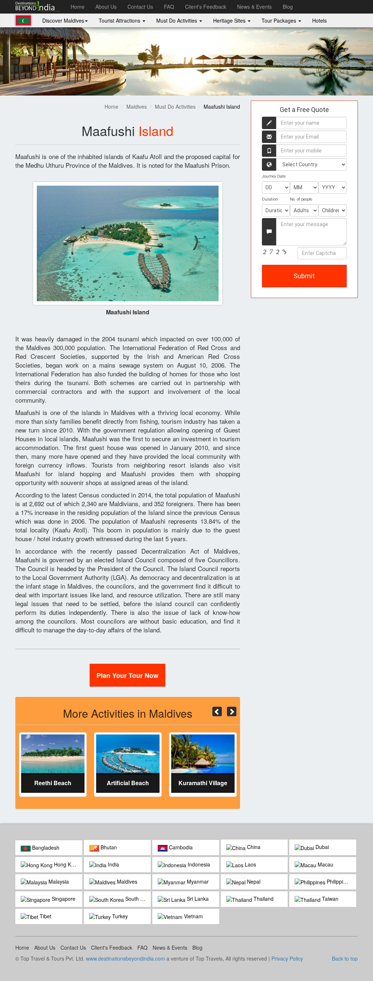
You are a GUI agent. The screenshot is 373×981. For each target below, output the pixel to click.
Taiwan (329, 898)
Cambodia (180, 847)
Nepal (253, 881)
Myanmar (197, 881)
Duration (270, 199)
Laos (249, 864)
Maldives (136, 106)
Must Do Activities (177, 20)
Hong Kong (66, 864)
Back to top (345, 958)
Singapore (62, 898)
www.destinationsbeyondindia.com (125, 958)
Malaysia (58, 881)
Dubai (321, 846)
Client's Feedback (205, 6)
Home (78, 6)
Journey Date (274, 176)
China (253, 846)
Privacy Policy (287, 958)
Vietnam (192, 916)
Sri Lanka (197, 898)
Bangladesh (45, 847)
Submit (304, 276)
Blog (288, 6)
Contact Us (140, 6)
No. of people (301, 199)
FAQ (169, 6)
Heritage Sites (230, 20)
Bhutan (108, 847)
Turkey (119, 916)
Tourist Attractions (120, 20)
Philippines (338, 881)
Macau (324, 864)
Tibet (44, 916)
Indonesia (198, 864)
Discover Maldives (63, 20)
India (112, 864)
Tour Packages (280, 20)
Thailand (263, 898)
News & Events (254, 6)
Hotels (319, 20)
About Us (106, 6)
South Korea (137, 898)
